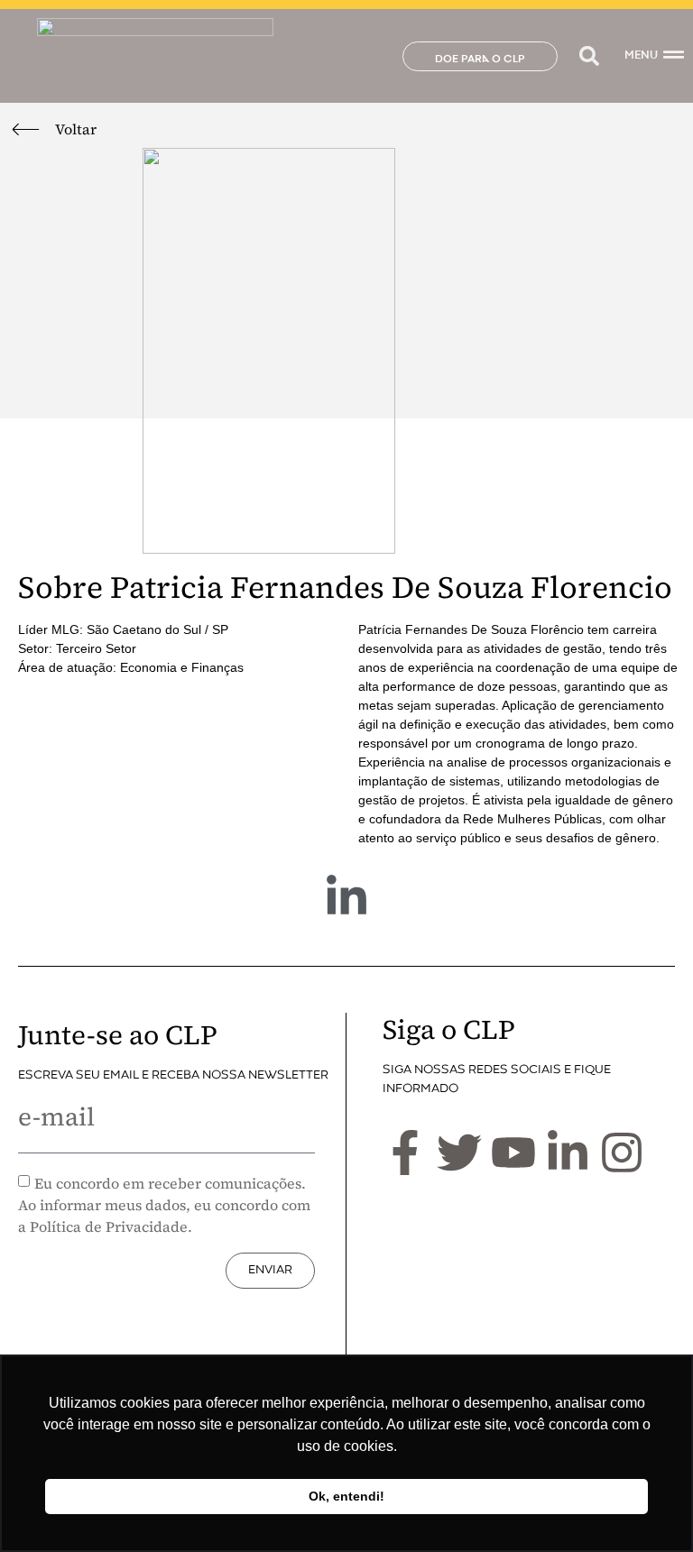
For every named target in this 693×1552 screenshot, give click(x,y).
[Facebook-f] (405, 1152)
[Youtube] (513, 1152)
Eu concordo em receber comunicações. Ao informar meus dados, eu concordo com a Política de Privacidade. (164, 1204)
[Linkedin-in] (346, 897)
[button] (589, 56)
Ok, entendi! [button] (346, 1496)
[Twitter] (459, 1152)
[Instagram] (621, 1152)
